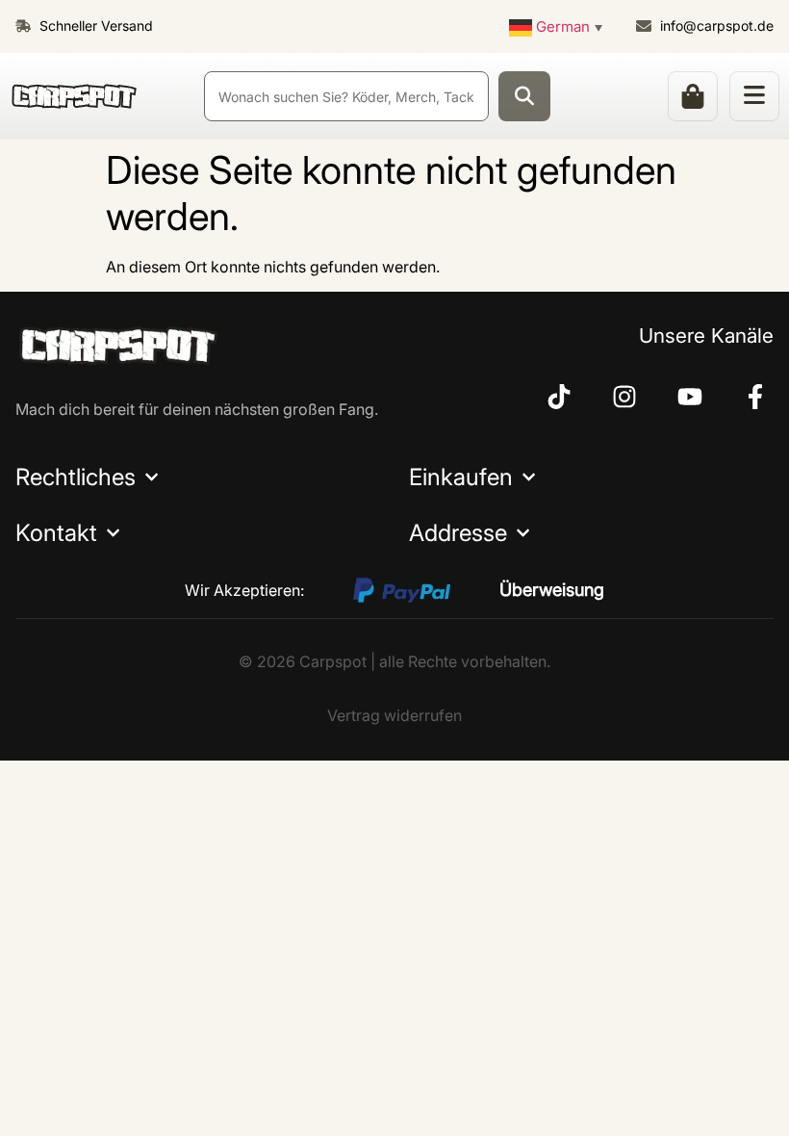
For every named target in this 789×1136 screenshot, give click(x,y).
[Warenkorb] (693, 96)
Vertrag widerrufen (394, 715)
